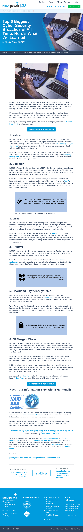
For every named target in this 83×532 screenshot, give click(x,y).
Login (50, 6)
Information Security (15, 42)
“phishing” (55, 233)
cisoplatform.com (53, 458)
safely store (26, 376)
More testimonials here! (51, 434)
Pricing (59, 2)
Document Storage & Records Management (53, 501)
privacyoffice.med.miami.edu (20, 458)
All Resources (41, 473)
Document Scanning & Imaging (52, 507)
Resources (67, 2)
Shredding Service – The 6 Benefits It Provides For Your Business (63, 474)
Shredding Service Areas (52, 511)
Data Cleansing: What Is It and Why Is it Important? (19, 474)
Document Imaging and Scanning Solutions (45, 440)
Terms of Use (64, 529)
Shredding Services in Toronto (52, 516)
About (51, 2)
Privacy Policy (55, 529)
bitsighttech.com (39, 458)
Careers (48, 519)
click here (56, 444)
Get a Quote (74, 6)
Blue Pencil (20, 378)
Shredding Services (52, 497)
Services (42, 2)
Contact (76, 2)
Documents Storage (50, 438)
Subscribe (72, 515)
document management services (31, 415)
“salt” (66, 181)
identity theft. (48, 297)
